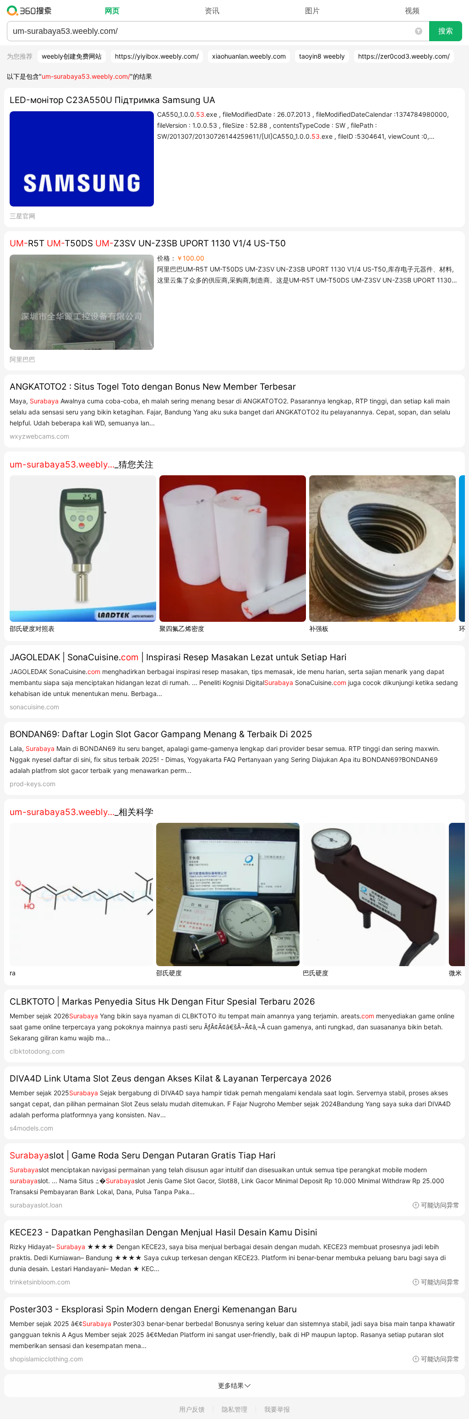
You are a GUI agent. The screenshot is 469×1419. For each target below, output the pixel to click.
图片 (312, 10)
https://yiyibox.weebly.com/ (157, 56)
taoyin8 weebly (322, 56)
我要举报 (277, 1409)
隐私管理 (234, 1409)
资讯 (212, 10)
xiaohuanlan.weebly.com (249, 56)
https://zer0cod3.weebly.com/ (404, 56)
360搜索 (31, 10)
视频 (412, 10)
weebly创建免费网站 (72, 56)
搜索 (445, 31)
